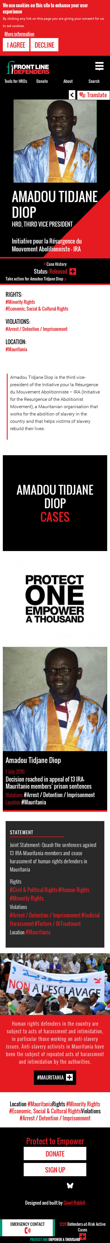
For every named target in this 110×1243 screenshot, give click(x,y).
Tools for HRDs (16, 81)
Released (58, 271)
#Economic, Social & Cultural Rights (37, 308)
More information (19, 33)
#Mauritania (16, 349)
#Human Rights (73, 889)
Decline (44, 44)
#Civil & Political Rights (34, 889)
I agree (16, 44)
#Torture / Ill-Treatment (58, 923)
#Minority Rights (20, 301)
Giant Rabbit (74, 1202)
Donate (42, 81)
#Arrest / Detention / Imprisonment (36, 329)
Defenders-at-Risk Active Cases (82, 1227)
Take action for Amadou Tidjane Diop (34, 279)
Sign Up (55, 1169)
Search (94, 81)
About (68, 81)
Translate (97, 95)
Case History (57, 264)
